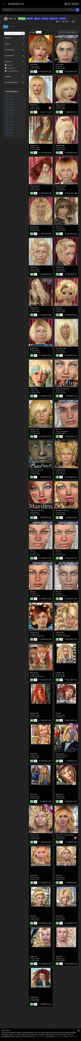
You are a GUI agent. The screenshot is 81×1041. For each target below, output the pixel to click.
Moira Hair (9, 96)
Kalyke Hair (9, 129)
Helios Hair (9, 135)
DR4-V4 (32, 551)
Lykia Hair (33, 916)
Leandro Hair (10, 99)
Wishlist (63, 18)
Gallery (45, 18)
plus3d (39, 636)
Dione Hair (9, 127)
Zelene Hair (9, 118)
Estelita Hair (9, 116)
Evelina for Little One (62, 389)
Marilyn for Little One (36, 510)
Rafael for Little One (36, 470)
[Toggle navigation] (3, 4)
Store (38, 18)
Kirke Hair (59, 875)
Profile (30, 18)
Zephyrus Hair (34, 429)
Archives (12, 26)
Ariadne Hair (34, 997)
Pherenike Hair (35, 186)
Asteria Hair (9, 132)
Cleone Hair (34, 389)
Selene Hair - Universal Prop (65, 835)
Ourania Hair (10, 105)
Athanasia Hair (10, 124)
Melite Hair (33, 956)
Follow (23, 18)
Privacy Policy (73, 1036)
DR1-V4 (58, 591)
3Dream (37, 68)
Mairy (33, 68)
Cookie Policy (59, 1036)
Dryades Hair (10, 102)
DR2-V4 (32, 591)
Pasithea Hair (34, 632)
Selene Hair (34, 875)
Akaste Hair (34, 348)
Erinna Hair (33, 754)
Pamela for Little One (62, 510)
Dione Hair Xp (60, 754)
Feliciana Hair (10, 107)
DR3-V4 (58, 551)
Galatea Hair (60, 632)
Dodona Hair (34, 145)
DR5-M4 (58, 429)
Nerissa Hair (9, 121)
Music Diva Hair (10, 113)
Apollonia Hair (10, 110)
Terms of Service (40, 1036)
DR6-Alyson (60, 64)
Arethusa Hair (34, 713)
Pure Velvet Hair (61, 348)
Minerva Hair (34, 835)
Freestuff (54, 18)
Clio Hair (58, 713)
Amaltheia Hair (60, 470)
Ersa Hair (59, 308)
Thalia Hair (59, 956)
